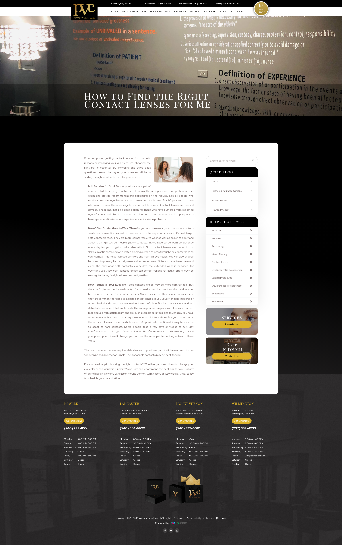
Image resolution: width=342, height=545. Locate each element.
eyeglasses (218, 293)
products (216, 230)
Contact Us (232, 356)
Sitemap (222, 518)
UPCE (215, 181)
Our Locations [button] (229, 11)
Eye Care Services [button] (155, 11)
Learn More (231, 324)
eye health (218, 301)
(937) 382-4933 (233, 3)
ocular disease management (227, 286)
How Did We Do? (221, 209)
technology (218, 246)
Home (114, 11)
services (216, 238)
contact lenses (220, 262)
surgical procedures (222, 278)
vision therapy (219, 254)
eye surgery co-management (228, 270)
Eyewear (180, 11)
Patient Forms (219, 200)
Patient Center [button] (201, 11)
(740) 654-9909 (163, 3)
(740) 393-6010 (200, 3)
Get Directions (74, 421)
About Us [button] (129, 11)
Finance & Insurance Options (227, 190)
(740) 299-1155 (126, 3)
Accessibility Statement (201, 518)
